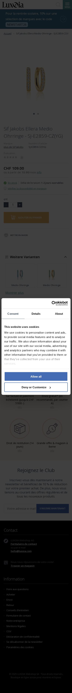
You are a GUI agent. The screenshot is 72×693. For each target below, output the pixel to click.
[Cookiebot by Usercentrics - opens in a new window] (52, 303)
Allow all (36, 376)
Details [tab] (36, 313)
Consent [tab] (12, 313)
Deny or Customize (34, 387)
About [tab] (59, 313)
